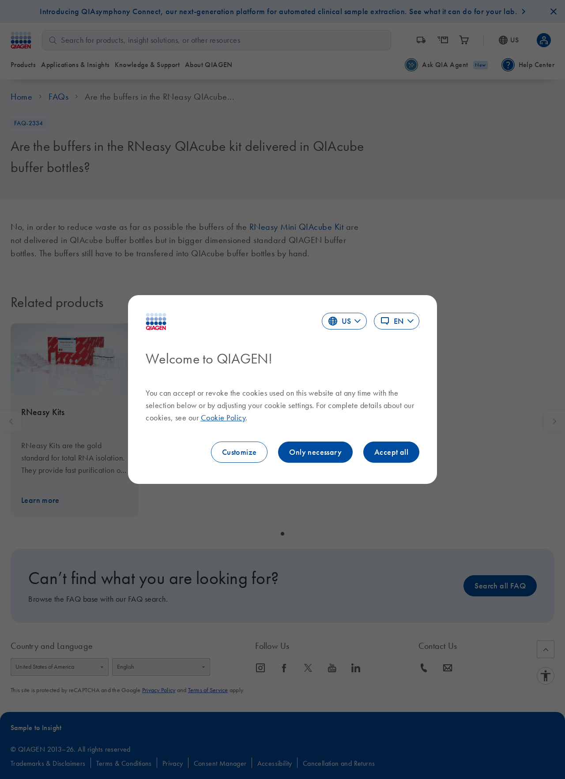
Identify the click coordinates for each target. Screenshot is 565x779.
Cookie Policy (223, 418)
